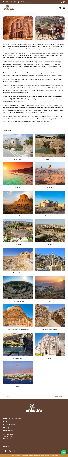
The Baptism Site (49, 159)
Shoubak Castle (18, 272)
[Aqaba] (18, 372)
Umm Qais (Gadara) (18, 301)
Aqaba (18, 386)
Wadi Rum (49, 187)
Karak (18, 216)
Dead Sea (18, 187)
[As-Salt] (50, 259)
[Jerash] (50, 230)
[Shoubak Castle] (18, 259)
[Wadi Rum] (50, 173)
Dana (49, 301)
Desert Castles (49, 216)
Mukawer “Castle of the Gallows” (18, 329)
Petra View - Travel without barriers (23, 455)
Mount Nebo (18, 159)
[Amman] (18, 230)
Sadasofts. (55, 455)
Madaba (49, 358)
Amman (18, 244)
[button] (64, 8)
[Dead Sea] (18, 173)
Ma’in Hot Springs (18, 358)
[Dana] (50, 287)
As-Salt (49, 272)
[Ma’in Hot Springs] (18, 344)
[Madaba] (50, 344)
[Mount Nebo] (18, 145)
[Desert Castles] (50, 202)
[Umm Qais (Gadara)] (18, 287)
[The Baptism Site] (50, 145)
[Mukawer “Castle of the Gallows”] (18, 316)
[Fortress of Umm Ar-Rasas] (50, 316)
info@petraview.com (26, 2)
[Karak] (18, 202)
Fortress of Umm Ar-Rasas (49, 329)
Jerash (50, 244)
